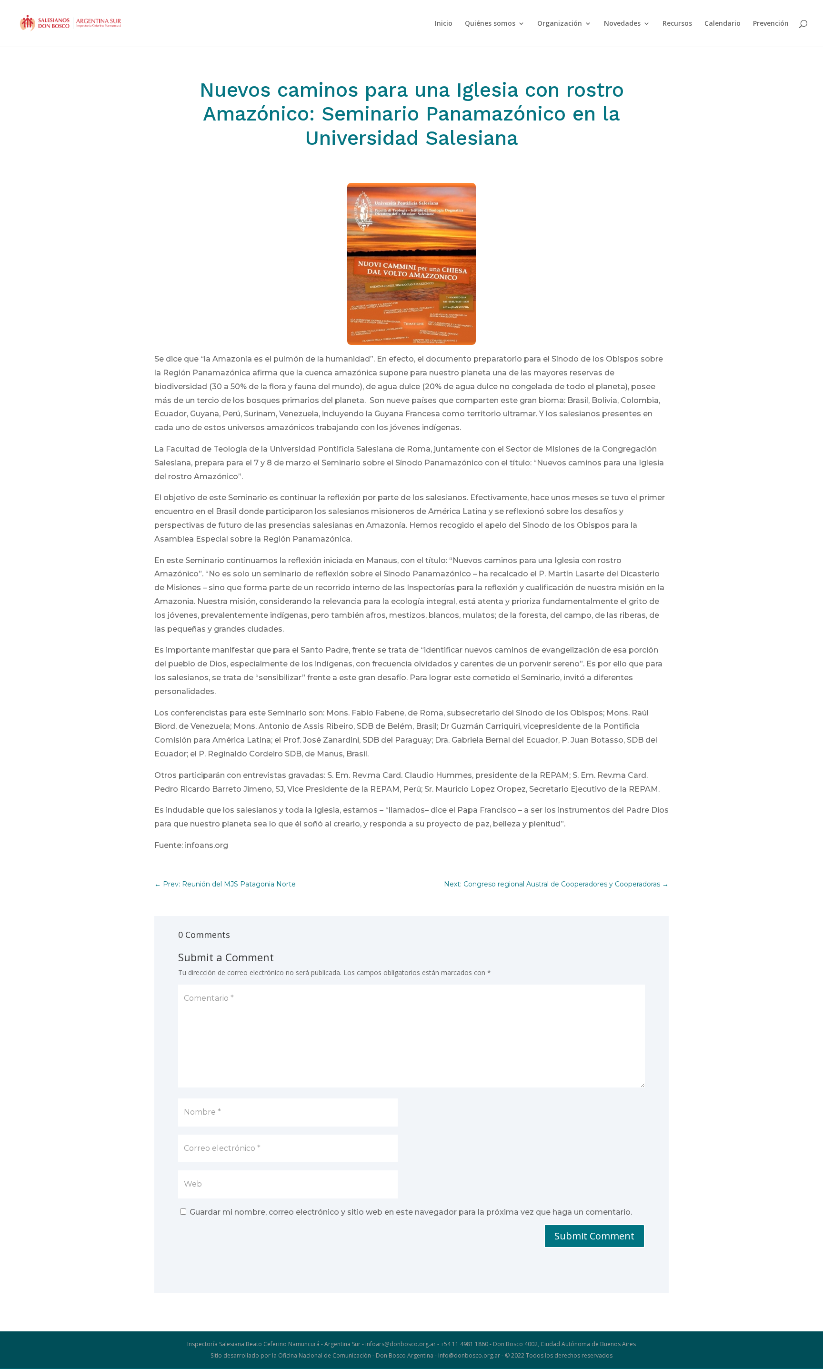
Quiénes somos (490, 24)
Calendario (722, 24)
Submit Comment (594, 1235)
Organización (559, 24)
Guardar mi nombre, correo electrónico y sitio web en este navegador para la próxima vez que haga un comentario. (411, 1212)
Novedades (622, 24)
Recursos (677, 24)
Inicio (443, 24)
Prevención (771, 24)
